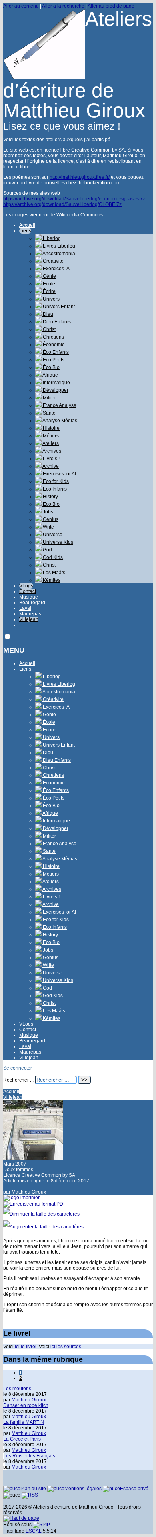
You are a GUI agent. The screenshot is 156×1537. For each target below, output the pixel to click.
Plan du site (33, 1488)
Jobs (47, 512)
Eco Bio (51, 504)
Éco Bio (51, 367)
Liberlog (51, 238)
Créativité (53, 261)
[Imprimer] (21, 1197)
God (47, 550)
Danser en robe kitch (25, 1405)
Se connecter (17, 1068)
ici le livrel (25, 1346)
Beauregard (32, 602)
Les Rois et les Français (29, 1456)
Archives (51, 451)
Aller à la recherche (63, 6)
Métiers (50, 436)
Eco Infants (54, 489)
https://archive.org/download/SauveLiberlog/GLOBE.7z (62, 204)
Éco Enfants (55, 352)
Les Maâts (53, 572)
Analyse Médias (59, 420)
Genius (50, 519)
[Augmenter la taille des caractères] (43, 1227)
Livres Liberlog (58, 246)
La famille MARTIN (23, 1422)
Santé (49, 413)
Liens (25, 231)
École (48, 284)
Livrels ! (51, 458)
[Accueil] (44, 77)
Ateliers (50, 443)
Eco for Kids (55, 481)
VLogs (26, 586)
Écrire (49, 291)
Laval (25, 608)
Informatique (56, 382)
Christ (49, 329)
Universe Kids (57, 542)
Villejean (28, 619)
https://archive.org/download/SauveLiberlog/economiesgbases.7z (74, 199)
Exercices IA (56, 268)
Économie (53, 344)
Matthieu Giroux (29, 1192)
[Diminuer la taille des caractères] (41, 1214)
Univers (51, 299)
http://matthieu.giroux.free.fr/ (80, 177)
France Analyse (59, 405)
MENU (13, 650)
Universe (52, 534)
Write (48, 527)
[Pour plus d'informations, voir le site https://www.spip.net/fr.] (41, 1524)
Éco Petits (53, 360)
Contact (27, 591)
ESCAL (34, 1531)
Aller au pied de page (111, 6)
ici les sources (65, 1346)
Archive (50, 466)
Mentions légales (83, 1488)
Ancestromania (58, 253)
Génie (49, 276)
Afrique (50, 375)
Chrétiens (53, 337)
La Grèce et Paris (22, 1439)
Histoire (51, 428)
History (50, 496)
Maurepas (30, 614)
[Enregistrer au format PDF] (34, 1204)
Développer (55, 390)
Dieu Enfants (56, 322)
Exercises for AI (59, 474)
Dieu (47, 314)
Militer (49, 398)
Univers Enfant (58, 306)
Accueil (27, 225)
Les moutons (17, 1388)
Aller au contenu (21, 6)
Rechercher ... (18, 1080)
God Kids (52, 557)
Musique (28, 597)
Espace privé (134, 1488)
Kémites (51, 580)
